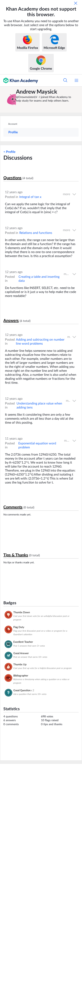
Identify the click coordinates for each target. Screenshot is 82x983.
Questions (12, 178)
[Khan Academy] (19, 80)
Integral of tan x (30, 197)
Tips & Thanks (15, 555)
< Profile (9, 151)
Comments (12, 507)
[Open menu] (76, 80)
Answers (11, 321)
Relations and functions (35, 232)
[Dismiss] (75, 3)
